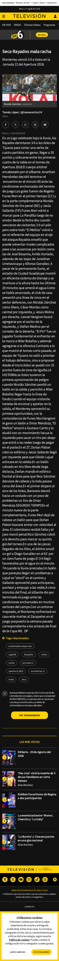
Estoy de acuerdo (41, 952)
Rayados (28, 654)
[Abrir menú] (3, 16)
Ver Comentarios (29, 715)
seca (24, 679)
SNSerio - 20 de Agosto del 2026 (34, 754)
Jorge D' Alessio (38, 3)
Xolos (44, 654)
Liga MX (12, 654)
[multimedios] (29, 9)
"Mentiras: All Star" (22, 3)
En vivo (42, 34)
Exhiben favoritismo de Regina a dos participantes (37, 796)
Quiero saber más (17, 952)
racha (11, 662)
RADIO (17, 25)
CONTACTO (29, 906)
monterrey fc (38, 671)
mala (11, 679)
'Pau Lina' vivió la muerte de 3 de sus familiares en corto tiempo (36, 776)
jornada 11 (28, 662)
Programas (49, 25)
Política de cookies (19, 940)
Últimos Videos (32, 25)
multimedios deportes (20, 646)
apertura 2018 (15, 671)
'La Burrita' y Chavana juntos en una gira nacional (36, 838)
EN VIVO (6, 25)
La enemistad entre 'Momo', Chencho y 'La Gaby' (35, 817)
